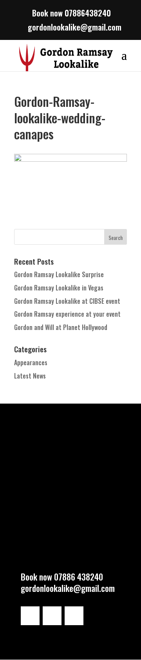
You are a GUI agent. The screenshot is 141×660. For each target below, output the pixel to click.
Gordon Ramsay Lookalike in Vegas (58, 287)
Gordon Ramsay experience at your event (67, 314)
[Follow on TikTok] (74, 615)
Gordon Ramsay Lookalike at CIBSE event (67, 301)
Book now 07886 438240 (62, 576)
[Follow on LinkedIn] (52, 615)
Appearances (30, 362)
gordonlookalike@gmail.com (68, 588)
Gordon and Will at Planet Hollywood (60, 327)
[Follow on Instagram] (30, 615)
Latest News (30, 375)
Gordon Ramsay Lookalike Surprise (59, 274)
